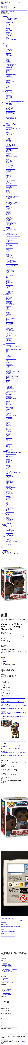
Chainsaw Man (9, 166)
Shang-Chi (8, 433)
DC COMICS (9, 394)
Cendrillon (8, 246)
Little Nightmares (9, 486)
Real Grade (8, 98)
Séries (7, 59)
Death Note (8, 171)
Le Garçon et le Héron (11, 118)
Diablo (7, 467)
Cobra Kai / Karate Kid (11, 304)
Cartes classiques (9, 533)
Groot (7, 419)
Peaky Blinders (9, 319)
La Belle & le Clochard (11, 261)
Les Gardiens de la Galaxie (12, 426)
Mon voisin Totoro (10, 112)
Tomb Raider (9, 507)
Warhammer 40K (9, 535)
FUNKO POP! (9, 146)
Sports (7, 60)
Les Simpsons (9, 324)
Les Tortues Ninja (10, 330)
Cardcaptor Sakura (10, 167)
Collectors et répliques (10, 74)
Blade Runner (9, 354)
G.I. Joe (7, 313)
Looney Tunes (9, 317)
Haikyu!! (8, 182)
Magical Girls (9, 134)
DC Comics (8, 48)
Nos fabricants (6, 981)
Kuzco (7, 256)
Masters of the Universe (11, 318)
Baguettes (8, 71)
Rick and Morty (9, 323)
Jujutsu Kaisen (9, 191)
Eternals (7, 414)
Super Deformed (9, 93)
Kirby (7, 132)
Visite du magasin (7, 989)
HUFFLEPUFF (9, 66)
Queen (7, 521)
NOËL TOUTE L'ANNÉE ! (12, 19)
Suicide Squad (9, 438)
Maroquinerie (9, 83)
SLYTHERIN (9, 69)
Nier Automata (9, 207)
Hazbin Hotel (9, 314)
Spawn (7, 435)
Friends (7, 308)
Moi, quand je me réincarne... (12, 202)
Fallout (7, 473)
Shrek (7, 382)
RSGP (4, 661)
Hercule (7, 254)
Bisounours (8, 129)
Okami (7, 494)
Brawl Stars (8, 462)
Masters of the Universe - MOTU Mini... (12, 748)
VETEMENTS (9, 154)
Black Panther (9, 404)
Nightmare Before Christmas (12, 376)
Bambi (7, 244)
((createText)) (10, 1028)
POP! (7, 44)
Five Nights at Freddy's (11, 476)
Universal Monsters (10, 388)
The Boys (8, 331)
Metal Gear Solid (9, 489)
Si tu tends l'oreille (10, 123)
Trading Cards (9, 526)
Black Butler (8, 160)
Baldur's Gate (9, 460)
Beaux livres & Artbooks (11, 541)
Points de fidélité (6, 964)
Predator (8, 377)
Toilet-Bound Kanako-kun (11, 223)
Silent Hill (8, 502)
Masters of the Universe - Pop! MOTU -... (12, 708)
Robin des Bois (9, 282)
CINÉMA (8, 25)
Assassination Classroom (11, 156)
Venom (7, 445)
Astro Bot (8, 459)
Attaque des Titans (10, 157)
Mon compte (3, 10)
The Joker (8, 441)
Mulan (7, 276)
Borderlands (8, 461)
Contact (2, 3)
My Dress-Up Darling (10, 203)
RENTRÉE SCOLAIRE (11, 18)
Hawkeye (8, 422)
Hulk (7, 423)
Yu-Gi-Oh (8, 509)
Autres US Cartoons (10, 343)
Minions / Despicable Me (11, 375)
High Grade (8, 95)
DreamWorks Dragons (11, 359)
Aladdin (7, 241)
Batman (7, 402)
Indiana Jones (9, 368)
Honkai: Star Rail (9, 481)
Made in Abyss (9, 199)
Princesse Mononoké (10, 113)
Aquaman (8, 399)
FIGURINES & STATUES (12, 144)
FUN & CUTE (9, 30)
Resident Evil (9, 499)
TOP (2, 1043)
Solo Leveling (9, 219)
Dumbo (7, 249)
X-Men (7, 450)
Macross (8, 198)
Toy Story (8, 286)
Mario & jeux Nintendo (11, 487)
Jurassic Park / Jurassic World (12, 371)
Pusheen (8, 139)
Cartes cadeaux (9, 42)
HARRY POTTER (10, 22)
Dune (7, 360)
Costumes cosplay (10, 77)
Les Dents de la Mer (10, 357)
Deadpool (8, 410)
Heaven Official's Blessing (11, 185)
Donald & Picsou (9, 248)
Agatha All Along (10, 397)
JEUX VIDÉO (9, 33)
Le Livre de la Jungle (10, 265)
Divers (7, 412)
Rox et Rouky (9, 283)
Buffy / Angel (9, 303)
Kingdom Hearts (9, 482)
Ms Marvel (8, 431)
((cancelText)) (3, 1028)
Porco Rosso (8, 122)
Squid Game (8, 325)
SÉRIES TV (8, 28)
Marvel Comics (9, 55)
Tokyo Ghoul (9, 224)
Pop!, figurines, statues (11, 72)
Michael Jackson (9, 519)
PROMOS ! (8, 17)
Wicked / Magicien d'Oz (11, 391)
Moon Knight (9, 430)
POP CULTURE (9, 23)
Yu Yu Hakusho (9, 228)
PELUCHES (9, 106)
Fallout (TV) (8, 307)
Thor (7, 443)
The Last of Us (9, 504)
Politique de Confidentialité (9, 967)
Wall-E (7, 290)
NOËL (7, 70)
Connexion (3, 11)
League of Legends (10, 484)
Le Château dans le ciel (11, 117)
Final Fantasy (9, 475)
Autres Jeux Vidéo (10, 512)
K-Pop (7, 517)
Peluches (8, 82)
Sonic (7, 503)
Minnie (7, 272)
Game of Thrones (10, 310)
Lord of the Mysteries (10, 197)
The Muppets (9, 333)
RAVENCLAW (9, 67)
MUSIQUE (8, 35)
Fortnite (7, 477)
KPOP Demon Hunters (11, 373)
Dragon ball (8, 175)
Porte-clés (8, 86)
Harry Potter (8, 51)
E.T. (7, 361)
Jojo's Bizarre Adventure (11, 188)
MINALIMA (9, 90)
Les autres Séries (9, 341)
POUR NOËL (9, 239)
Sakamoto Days (9, 218)
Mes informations (10, 10)
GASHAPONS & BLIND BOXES (13, 128)
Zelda (7, 510)
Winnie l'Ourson (9, 291)
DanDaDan (8, 170)
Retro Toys (8, 58)
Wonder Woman (9, 449)
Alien (7, 350)
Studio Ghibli (9, 542)
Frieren (7, 178)
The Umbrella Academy (11, 335)
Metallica (8, 518)
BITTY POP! (9, 45)
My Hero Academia (10, 204)
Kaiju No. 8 (8, 192)
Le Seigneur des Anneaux (11, 528)
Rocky (7, 381)
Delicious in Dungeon (10, 172)
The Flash (8, 440)
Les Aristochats (9, 267)
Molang (7, 137)
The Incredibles (9, 285)
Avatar (7, 351)
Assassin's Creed (9, 457)
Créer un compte (10, 11)
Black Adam (8, 403)
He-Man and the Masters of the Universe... (12, 702)
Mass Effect (8, 488)
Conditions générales (7, 966)
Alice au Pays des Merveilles (12, 243)
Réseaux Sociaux (7, 994)
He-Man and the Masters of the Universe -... (13, 716)
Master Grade (9, 96)
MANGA (8, 34)
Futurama (8, 309)
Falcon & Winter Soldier (11, 415)
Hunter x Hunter (9, 187)
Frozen (7, 253)
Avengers (8, 401)
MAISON (8, 235)
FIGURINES (9, 109)
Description (5, 659)
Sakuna (7, 501)
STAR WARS (9, 345)
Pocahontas (8, 278)
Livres (7, 88)
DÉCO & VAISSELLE (11, 454)
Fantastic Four (9, 417)
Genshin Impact (9, 478)
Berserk (7, 159)
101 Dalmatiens (9, 240)
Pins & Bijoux (9, 76)
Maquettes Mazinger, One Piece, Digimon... (15, 101)
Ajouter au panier (4, 649)
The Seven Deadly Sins (11, 222)
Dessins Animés (9, 49)
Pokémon (8, 498)
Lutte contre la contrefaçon (9, 982)
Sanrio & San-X (9, 141)
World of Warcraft (10, 508)
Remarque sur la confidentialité (10, 969)
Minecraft (8, 491)
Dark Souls (8, 466)
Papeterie (8, 85)
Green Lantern (9, 418)
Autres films (8, 293)
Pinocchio (8, 280)
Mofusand (8, 135)
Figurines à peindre (10, 530)
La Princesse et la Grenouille (12, 264)
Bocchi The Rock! (10, 165)
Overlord (8, 212)
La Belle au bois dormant (11, 259)
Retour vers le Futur (10, 378)
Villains (7, 288)
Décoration (8, 80)
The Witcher (8, 336)
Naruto (7, 206)
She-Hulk (8, 434)
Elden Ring (8, 471)
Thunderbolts (9, 444)
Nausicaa (8, 119)
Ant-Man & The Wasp (11, 398)
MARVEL (8, 396)
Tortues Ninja (9, 386)
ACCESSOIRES (9, 108)
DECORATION (9, 107)
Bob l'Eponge (9, 299)
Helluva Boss (9, 315)
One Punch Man (9, 209)
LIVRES (8, 40)
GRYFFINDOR (9, 65)
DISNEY (8, 24)
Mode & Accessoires (10, 81)
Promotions (5, 978)
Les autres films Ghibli (11, 124)
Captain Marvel (9, 408)
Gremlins (8, 367)
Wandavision (9, 446)
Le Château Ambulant (10, 116)
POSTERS (8, 153)
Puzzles (7, 534)
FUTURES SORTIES (11, 39)
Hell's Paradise (9, 186)
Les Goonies (8, 366)
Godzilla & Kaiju (9, 365)
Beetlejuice (8, 352)
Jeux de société (9, 87)
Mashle (7, 201)
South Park (8, 329)
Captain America (9, 407)
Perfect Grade (9, 97)
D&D (7, 37)
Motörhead (8, 520)
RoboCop (8, 380)
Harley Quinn (9, 420)
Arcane (7, 296)
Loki (7, 428)
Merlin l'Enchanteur (10, 270)
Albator (7, 155)
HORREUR (8, 348)
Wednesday (8, 340)
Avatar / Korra (9, 297)
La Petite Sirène (9, 262)
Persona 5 (8, 496)
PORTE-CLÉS (9, 151)
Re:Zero (8, 214)
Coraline (8, 355)
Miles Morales (9, 429)
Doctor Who (8, 306)
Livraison (5, 963)
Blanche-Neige (9, 245)
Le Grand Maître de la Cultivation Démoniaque (16, 195)
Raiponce (8, 281)
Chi (7, 130)
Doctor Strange (9, 413)
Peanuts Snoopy (9, 320)
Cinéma (7, 46)
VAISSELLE (9, 104)
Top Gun (8, 385)
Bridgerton (8, 302)
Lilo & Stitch (9, 269)
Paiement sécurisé (7, 965)
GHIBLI (8, 32)
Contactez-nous (6, 993)
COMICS (8, 27)
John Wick (8, 370)
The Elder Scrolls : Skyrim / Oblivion (14, 472)
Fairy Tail (8, 177)
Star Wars (8, 61)
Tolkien (7, 539)
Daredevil (8, 409)
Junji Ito (7, 190)
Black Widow (9, 406)
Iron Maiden (8, 515)
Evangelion (8, 176)
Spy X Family (9, 220)
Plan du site (5, 991)
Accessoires (8, 99)
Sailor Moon (8, 215)
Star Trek (8, 327)
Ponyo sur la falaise (10, 120)
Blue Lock (8, 164)
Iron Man (8, 424)
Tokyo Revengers (10, 225)
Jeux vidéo (8, 53)
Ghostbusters (9, 364)
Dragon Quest (9, 470)
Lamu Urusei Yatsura (10, 193)
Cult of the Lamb (9, 464)
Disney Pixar (9, 50)
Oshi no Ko (8, 211)
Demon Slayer (9, 174)
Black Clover (9, 161)
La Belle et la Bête (10, 260)
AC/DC (7, 514)
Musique (8, 56)
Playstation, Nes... (10, 497)
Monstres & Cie (9, 275)
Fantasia (8, 251)
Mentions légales (6, 970)
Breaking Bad (9, 301)
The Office (8, 334)
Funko (6, 632)
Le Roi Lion (8, 266)
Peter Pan (8, 277)
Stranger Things (9, 328)
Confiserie (8, 75)
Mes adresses (17, 10)
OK (14, 7)
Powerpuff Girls (9, 322)
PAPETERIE (9, 103)
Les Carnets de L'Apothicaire (12, 196)
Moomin (8, 138)
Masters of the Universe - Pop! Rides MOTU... (13, 741)
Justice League (9, 425)
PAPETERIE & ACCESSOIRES (13, 236)
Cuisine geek (9, 540)
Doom (7, 468)
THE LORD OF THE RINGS (12, 346)
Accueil (5, 16)
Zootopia (8, 292)
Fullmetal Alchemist (10, 180)
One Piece (8, 208)
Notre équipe (6, 990)
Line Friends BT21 (10, 133)
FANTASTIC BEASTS (11, 64)
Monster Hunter (9, 493)
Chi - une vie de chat (10, 169)
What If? (8, 447)
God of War (8, 480)
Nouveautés (5, 979)
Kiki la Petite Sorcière (10, 111)
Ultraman (8, 227)
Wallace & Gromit (10, 389)
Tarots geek (8, 544)
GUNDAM (8, 29)
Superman (8, 439)
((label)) (2, 1026)
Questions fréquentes (7, 971)
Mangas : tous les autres (11, 229)
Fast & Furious (9, 362)
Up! (7, 287)
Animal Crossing (9, 456)
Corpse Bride (9, 356)
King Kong (8, 372)
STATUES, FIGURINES (11, 238)
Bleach (7, 162)
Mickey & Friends (10, 271)
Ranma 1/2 (8, 213)
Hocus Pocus (9, 255)
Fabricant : (3, 632)
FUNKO (8, 21)
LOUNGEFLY (9, 232)
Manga (7, 54)
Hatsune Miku (9, 183)
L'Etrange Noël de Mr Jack (12, 257)
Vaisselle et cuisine (10, 79)
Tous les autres (9, 523)
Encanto (8, 250)
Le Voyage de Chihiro (10, 114)
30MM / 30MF (9, 92)
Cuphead (8, 465)
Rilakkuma (8, 140)
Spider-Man (8, 436)
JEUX (7, 38)
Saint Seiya (8, 217)
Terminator (8, 383)
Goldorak (8, 181)
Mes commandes (23, 10)
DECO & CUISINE (10, 145)
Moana (7, 273)
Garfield (8, 312)
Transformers (9, 338)
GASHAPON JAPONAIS (12, 148)
